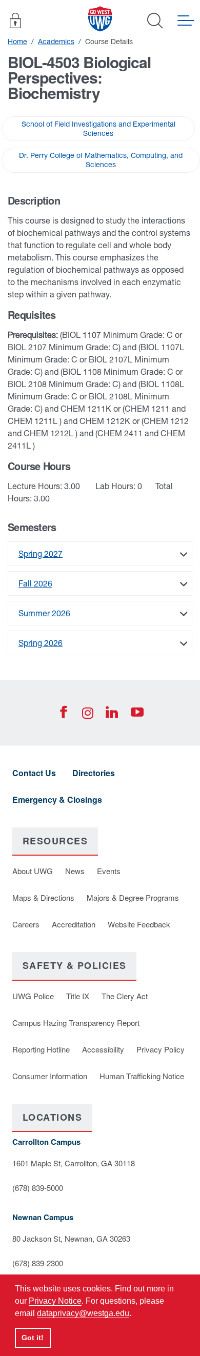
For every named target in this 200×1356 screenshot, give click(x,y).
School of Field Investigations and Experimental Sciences (98, 128)
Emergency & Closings (57, 799)
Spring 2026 (40, 642)
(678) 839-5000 (37, 1187)
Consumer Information (49, 1075)
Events (109, 870)
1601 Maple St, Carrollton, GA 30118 (73, 1163)
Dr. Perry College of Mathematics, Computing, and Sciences (101, 160)
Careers (25, 924)
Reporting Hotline (41, 1049)
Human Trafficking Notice (141, 1075)
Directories (93, 773)
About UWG (32, 870)
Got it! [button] (33, 1337)
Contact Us (34, 773)
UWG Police (33, 995)
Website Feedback (139, 924)
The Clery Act (125, 995)
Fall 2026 (35, 583)
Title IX (77, 995)
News (75, 870)
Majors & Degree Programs (133, 897)
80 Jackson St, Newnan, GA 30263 (71, 1238)
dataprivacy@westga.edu (83, 1313)
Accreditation (73, 924)
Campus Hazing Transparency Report (75, 1022)
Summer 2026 (44, 613)
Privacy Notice (55, 1301)
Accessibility (103, 1049)
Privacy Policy (160, 1049)
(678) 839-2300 (37, 1263)
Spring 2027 (40, 553)
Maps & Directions (43, 897)
